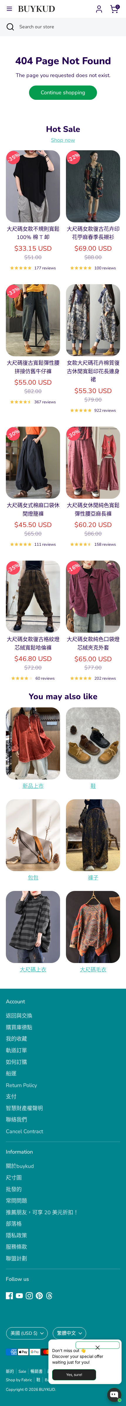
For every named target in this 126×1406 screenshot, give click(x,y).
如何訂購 (16, 1062)
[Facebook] (9, 1295)
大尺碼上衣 (33, 969)
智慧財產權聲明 (24, 1108)
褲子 (93, 877)
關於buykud (20, 1166)
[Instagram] (29, 1295)
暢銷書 (36, 1371)
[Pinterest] (39, 1295)
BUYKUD (47, 1389)
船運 (11, 1073)
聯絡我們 (16, 1119)
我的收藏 (16, 1038)
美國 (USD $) (24, 1333)
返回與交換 (19, 1015)
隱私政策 (16, 1235)
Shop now (63, 140)
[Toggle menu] (9, 9)
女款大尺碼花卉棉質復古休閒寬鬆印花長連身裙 (93, 371)
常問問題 (16, 1200)
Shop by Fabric (19, 1380)
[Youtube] (19, 1295)
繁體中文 (66, 1333)
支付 (11, 1096)
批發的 (14, 1189)
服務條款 (16, 1246)
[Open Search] (9, 27)
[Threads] (49, 1295)
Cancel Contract (24, 1131)
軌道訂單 (16, 1050)
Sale (22, 1371)
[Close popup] (97, 1345)
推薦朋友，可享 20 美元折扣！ (42, 1212)
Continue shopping (63, 92)
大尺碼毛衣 (93, 969)
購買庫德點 (19, 1027)
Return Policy (21, 1085)
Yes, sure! (74, 1374)
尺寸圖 (14, 1177)
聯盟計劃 (16, 1258)
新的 (10, 1371)
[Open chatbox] (114, 1395)
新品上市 (33, 786)
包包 (33, 877)
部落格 (14, 1223)
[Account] (99, 7)
